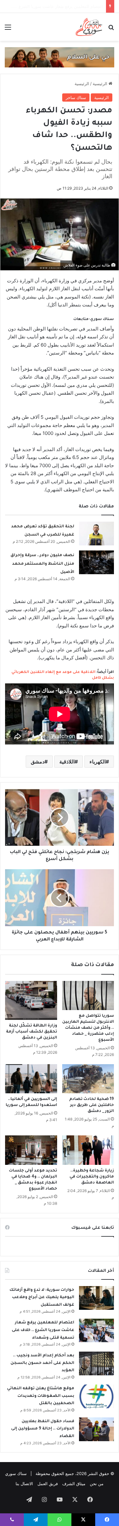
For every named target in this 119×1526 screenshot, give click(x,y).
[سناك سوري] (89, 26)
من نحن (96, 1483)
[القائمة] (8, 29)
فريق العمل (47, 1483)
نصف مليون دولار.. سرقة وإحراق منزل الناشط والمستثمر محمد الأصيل (42, 564)
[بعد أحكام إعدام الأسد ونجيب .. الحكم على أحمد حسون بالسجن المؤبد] (96, 1363)
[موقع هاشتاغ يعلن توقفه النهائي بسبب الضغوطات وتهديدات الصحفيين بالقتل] (96, 1396)
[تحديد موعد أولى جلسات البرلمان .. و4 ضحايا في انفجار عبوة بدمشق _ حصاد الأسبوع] (31, 1150)
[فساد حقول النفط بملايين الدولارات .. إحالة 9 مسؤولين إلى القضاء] (96, 1429)
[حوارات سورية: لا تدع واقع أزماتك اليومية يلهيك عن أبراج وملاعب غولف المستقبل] (96, 1298)
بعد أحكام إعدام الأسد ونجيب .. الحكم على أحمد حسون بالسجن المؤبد (42, 1363)
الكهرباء (97, 761)
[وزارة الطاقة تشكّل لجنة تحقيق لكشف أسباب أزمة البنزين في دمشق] (31, 1000)
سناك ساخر (76, 97)
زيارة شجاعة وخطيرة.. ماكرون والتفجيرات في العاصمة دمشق (91, 1177)
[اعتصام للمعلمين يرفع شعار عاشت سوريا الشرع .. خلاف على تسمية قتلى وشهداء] (96, 1330)
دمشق (37, 761)
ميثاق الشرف (73, 1483)
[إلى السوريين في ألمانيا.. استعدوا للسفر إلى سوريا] (31, 1078)
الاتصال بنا (24, 1483)
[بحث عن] (111, 29)
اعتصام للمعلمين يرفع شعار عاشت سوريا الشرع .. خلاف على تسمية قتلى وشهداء (43, 1330)
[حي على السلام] (59, 57)
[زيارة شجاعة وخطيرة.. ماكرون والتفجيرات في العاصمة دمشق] (88, 1150)
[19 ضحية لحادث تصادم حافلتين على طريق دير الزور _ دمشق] (88, 1078)
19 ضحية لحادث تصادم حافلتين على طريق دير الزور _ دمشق (91, 1105)
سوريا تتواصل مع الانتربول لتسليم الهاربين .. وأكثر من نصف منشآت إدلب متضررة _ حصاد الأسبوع (88, 1028)
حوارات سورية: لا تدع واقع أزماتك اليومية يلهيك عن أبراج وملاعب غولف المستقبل (42, 1297)
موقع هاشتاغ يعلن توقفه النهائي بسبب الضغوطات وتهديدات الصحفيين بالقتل (40, 1396)
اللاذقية (67, 761)
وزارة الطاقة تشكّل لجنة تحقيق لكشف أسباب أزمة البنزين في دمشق (31, 1032)
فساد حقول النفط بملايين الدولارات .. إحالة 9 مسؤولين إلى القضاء (42, 1429)
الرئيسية (101, 83)
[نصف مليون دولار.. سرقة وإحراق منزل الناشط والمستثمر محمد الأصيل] (96, 562)
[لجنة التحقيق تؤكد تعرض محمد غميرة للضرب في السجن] (96, 533)
